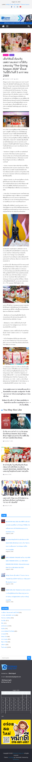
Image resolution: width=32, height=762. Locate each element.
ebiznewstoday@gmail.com (13, 677)
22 (24, 705)
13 (15, 702)
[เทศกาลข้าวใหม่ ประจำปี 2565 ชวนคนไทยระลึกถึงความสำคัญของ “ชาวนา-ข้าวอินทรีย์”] (16, 481)
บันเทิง (3, 628)
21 (20, 705)
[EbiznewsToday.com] (16, 16)
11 (7, 702)
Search (29, 658)
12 (11, 702)
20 (15, 705)
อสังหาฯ (3, 644)
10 (3, 702)
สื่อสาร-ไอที (4, 642)
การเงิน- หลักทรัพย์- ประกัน (8, 615)
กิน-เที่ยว (3, 620)
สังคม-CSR (4, 636)
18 (7, 705)
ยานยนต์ (3, 634)
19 (11, 705)
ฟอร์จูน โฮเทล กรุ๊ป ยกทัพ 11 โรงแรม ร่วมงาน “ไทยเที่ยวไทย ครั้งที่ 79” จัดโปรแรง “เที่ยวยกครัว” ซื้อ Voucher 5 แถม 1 (18, 579)
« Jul (2, 716)
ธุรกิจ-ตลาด (6, 55)
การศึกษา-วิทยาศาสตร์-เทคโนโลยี (10, 612)
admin (16, 79)
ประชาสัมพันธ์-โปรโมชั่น (7, 631)
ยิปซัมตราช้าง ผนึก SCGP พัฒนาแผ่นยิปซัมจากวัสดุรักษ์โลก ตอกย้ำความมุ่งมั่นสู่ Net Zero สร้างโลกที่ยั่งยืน (15, 402)
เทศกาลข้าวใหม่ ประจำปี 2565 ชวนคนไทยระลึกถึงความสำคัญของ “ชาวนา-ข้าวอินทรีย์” (15, 500)
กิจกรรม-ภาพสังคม (6, 618)
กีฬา (2, 623)
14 (20, 702)
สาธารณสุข (4, 639)
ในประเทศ (12, 55)
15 (24, 702)
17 (3, 705)
